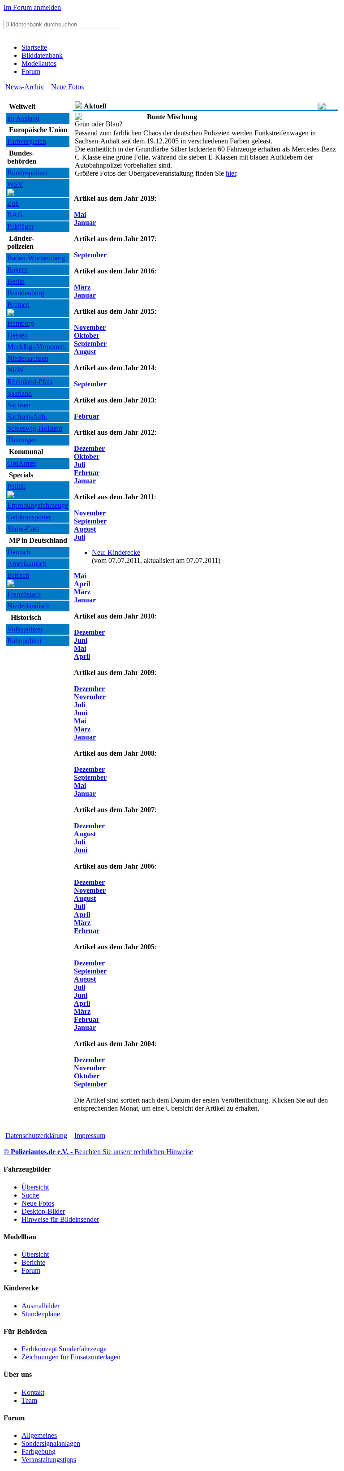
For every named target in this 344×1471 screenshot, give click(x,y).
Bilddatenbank (42, 55)
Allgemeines (39, 1435)
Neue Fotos (67, 87)
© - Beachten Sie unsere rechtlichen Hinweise (98, 1151)
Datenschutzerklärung (36, 1135)
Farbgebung (39, 1451)
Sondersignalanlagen (51, 1443)
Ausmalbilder (41, 1306)
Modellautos (39, 63)
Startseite (34, 47)
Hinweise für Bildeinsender (60, 1219)
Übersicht (35, 1187)
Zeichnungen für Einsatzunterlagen (71, 1357)
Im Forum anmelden (32, 7)
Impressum (89, 1135)
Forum (31, 71)
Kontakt (33, 1392)
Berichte (33, 1262)
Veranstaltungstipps (49, 1459)
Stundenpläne (41, 1314)
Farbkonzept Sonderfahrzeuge (64, 1349)
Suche (30, 1195)
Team (29, 1400)
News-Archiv (24, 87)
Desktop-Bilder (43, 1211)
